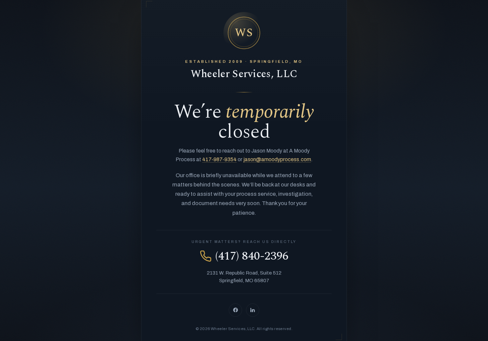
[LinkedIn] (252, 310)
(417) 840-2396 (251, 256)
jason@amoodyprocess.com (277, 159)
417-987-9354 (219, 159)
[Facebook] (235, 310)
